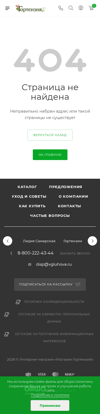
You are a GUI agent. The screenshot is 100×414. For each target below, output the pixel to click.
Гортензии (72, 241)
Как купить (32, 206)
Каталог (27, 187)
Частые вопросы (50, 215)
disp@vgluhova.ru (54, 264)
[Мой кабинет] (80, 8)
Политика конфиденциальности (54, 302)
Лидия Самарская (39, 241)
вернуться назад (50, 135)
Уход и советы (29, 196)
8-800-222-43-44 (36, 253)
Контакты (69, 206)
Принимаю (50, 405)
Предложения (65, 187)
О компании (73, 196)
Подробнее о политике (50, 395)
